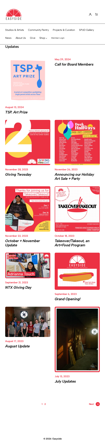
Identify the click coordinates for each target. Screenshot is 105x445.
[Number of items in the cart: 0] (96, 14)
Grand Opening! (68, 299)
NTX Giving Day (18, 287)
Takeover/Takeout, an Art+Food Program (72, 243)
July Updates (65, 381)
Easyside (57, 438)
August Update (17, 346)
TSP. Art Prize (16, 112)
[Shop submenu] (46, 38)
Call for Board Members (74, 64)
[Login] (90, 14)
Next (94, 404)
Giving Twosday (18, 174)
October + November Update (22, 243)
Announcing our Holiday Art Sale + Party (74, 176)
